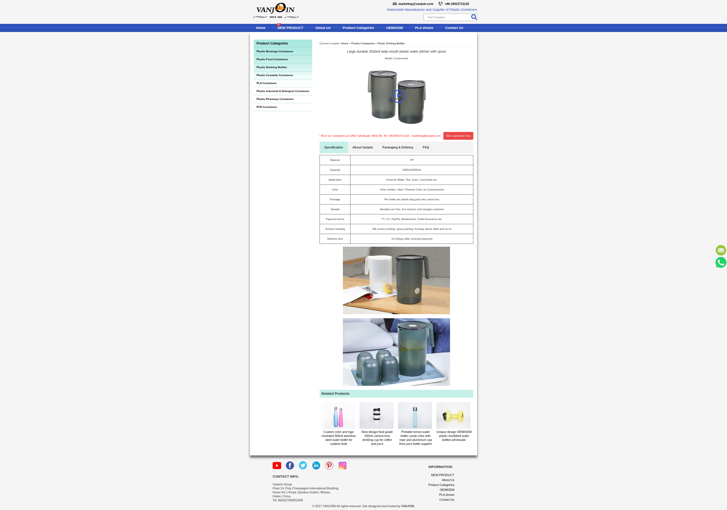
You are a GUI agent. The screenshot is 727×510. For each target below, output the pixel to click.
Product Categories (358, 28)
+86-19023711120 (457, 3)
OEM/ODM (394, 28)
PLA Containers (267, 83)
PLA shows (424, 28)
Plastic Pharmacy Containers (275, 99)
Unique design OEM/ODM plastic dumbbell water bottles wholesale (454, 435)
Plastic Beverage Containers (275, 51)
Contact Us (454, 28)
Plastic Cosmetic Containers (275, 75)
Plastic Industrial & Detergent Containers (283, 91)
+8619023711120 (398, 135)
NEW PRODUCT (290, 28)
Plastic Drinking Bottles (272, 67)
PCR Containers (267, 106)
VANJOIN (407, 506)
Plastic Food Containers (272, 59)
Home (260, 28)
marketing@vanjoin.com (415, 3)
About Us (323, 28)
